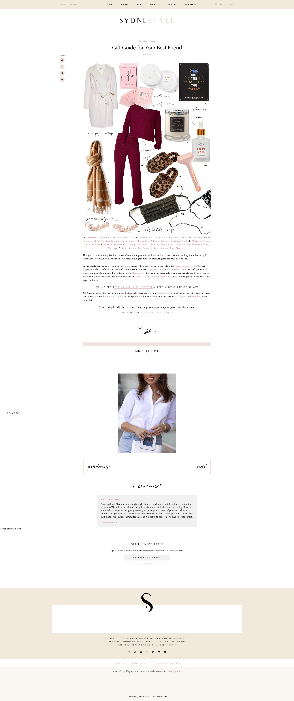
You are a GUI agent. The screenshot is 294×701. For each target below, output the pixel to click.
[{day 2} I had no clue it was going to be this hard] (193, 618)
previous (99, 467)
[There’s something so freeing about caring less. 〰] (100, 618)
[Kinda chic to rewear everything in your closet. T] (224, 618)
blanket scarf (138, 273)
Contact (74, 5)
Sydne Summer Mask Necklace (170, 248)
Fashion (109, 5)
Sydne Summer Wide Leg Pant (134, 241)
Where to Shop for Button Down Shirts (147, 410)
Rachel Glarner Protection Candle (171, 241)
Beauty (124, 5)
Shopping (147, 54)
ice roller (196, 296)
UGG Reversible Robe (98, 237)
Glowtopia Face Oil (137, 244)
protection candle (113, 296)
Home (139, 5)
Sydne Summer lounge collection (152, 276)
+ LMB (178, 663)
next (201, 467)
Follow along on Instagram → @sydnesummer (147, 696)
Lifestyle (155, 5)
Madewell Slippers (112, 244)
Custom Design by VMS (164, 663)
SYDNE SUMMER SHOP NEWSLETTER (134, 287)
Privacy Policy (139, 663)
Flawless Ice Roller (160, 244)
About (63, 5)
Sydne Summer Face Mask (136, 248)
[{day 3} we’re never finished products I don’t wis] (131, 618)
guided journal (164, 293)
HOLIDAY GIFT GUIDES (157, 312)
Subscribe (229, 5)
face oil (182, 296)
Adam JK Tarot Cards (124, 237)
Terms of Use (119, 663)
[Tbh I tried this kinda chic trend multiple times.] (162, 618)
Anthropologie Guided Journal (185, 237)
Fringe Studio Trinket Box (151, 237)
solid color (174, 269)
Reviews (172, 5)
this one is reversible (186, 266)
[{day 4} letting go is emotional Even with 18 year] (70, 618)
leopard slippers (155, 269)
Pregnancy (190, 5)
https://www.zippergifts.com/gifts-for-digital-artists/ (140, 510)
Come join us (175, 671)
